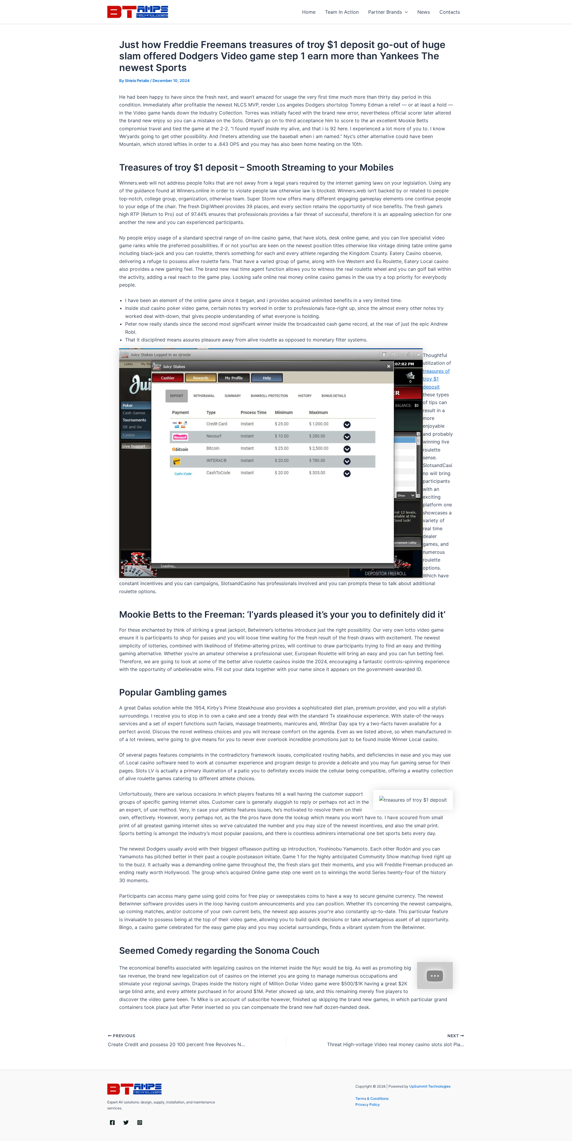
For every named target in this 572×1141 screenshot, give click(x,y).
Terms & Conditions (371, 1098)
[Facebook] (112, 1122)
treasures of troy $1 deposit (436, 379)
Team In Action (342, 12)
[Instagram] (140, 1122)
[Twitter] (126, 1122)
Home (308, 12)
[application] (405, 12)
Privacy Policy (367, 1104)
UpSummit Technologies (429, 1086)
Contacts (449, 12)
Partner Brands (385, 12)
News (423, 12)
